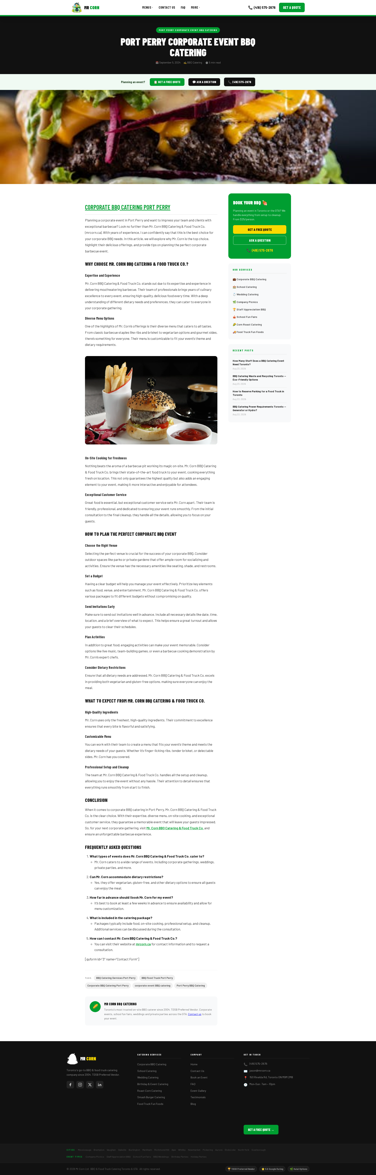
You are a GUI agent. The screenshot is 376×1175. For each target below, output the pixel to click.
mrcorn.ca (143, 944)
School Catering (146, 1071)
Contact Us (167, 7)
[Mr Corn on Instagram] (80, 1084)
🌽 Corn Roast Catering (247, 324)
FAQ (183, 7)
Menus (147, 7)
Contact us (194, 1014)
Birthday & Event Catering (152, 1084)
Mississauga (84, 1149)
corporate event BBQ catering (152, 985)
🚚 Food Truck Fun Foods (248, 332)
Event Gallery (198, 1090)
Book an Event (199, 1077)
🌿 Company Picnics (245, 302)
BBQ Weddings (161, 1156)
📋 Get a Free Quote (167, 82)
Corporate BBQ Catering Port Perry (127, 207)
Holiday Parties (199, 1156)
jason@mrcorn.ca (259, 1070)
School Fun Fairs (142, 1156)
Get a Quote (292, 7)
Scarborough (258, 1149)
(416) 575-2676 (258, 1063)
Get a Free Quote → (261, 1129)
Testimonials (198, 1097)
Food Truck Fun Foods (150, 1103)
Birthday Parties (179, 1156)
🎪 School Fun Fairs (245, 316)
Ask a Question (259, 240)
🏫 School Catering (245, 286)
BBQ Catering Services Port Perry (115, 977)
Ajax (174, 1149)
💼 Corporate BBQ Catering (249, 279)
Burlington (134, 1149)
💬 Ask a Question (204, 82)
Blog (193, 1103)
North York (243, 1149)
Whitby (182, 1149)
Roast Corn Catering (149, 1090)
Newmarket (194, 1149)
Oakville (122, 1149)
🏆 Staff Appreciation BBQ (249, 309)
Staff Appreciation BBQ (119, 1156)
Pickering (208, 1149)
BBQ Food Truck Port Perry (157, 977)
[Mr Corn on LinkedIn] (99, 1084)
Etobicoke (230, 1149)
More (195, 7)
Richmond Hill (161, 1149)
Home (194, 1064)
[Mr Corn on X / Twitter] (90, 1084)
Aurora (218, 1149)
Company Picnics (95, 1156)
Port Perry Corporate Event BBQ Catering (188, 30)
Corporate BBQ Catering (151, 1064)
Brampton (99, 1149)
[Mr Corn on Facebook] (70, 1084)
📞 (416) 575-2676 (262, 7)
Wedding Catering (147, 1077)
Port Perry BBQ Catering (191, 985)
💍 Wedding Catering (245, 294)
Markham (147, 1149)
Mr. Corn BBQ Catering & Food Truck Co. (175, 828)
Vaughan (111, 1149)
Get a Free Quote (260, 229)
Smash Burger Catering (151, 1097)
